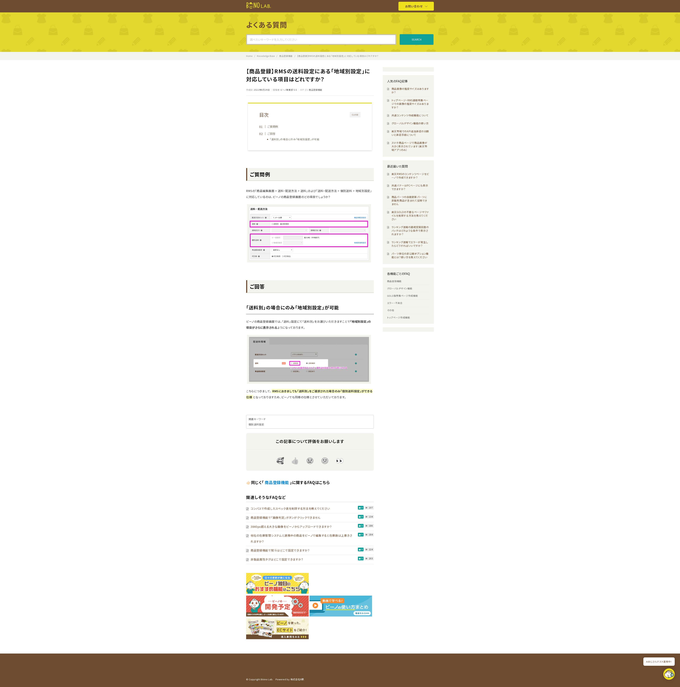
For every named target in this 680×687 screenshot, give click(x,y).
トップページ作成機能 (398, 317)
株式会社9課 (297, 679)
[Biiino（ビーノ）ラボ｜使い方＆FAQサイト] (258, 7)
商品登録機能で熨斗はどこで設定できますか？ (280, 550)
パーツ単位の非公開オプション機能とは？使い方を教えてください (410, 255)
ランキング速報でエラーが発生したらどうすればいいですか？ (410, 243)
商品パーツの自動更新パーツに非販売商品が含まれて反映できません (409, 200)
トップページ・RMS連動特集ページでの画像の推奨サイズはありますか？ (410, 103)
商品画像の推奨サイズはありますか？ (410, 90)
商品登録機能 (315, 89)
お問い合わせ (414, 6)
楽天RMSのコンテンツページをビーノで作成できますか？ (410, 175)
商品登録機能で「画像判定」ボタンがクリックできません (286, 517)
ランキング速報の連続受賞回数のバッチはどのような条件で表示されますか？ (410, 230)
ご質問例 (272, 126)
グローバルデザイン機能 (399, 288)
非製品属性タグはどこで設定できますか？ (277, 559)
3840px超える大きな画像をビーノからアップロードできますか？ (291, 526)
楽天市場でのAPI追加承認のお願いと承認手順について (410, 133)
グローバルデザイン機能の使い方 (410, 123)
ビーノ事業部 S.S (288, 89)
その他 (390, 310)
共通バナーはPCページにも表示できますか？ (410, 187)
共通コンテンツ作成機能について (410, 115)
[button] (669, 675)
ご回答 (271, 133)
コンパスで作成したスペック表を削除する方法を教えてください (290, 508)
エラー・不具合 (395, 303)
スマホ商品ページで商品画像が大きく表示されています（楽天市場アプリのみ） (409, 146)
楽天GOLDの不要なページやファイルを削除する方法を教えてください (410, 215)
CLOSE (355, 114)
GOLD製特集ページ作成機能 (402, 295)
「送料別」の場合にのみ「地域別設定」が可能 (294, 139)
